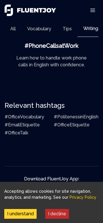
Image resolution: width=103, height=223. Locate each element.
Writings (91, 28)
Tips (67, 28)
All (13, 28)
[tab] (13, 29)
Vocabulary (39, 28)
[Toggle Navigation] (92, 10)
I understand (20, 213)
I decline (57, 213)
